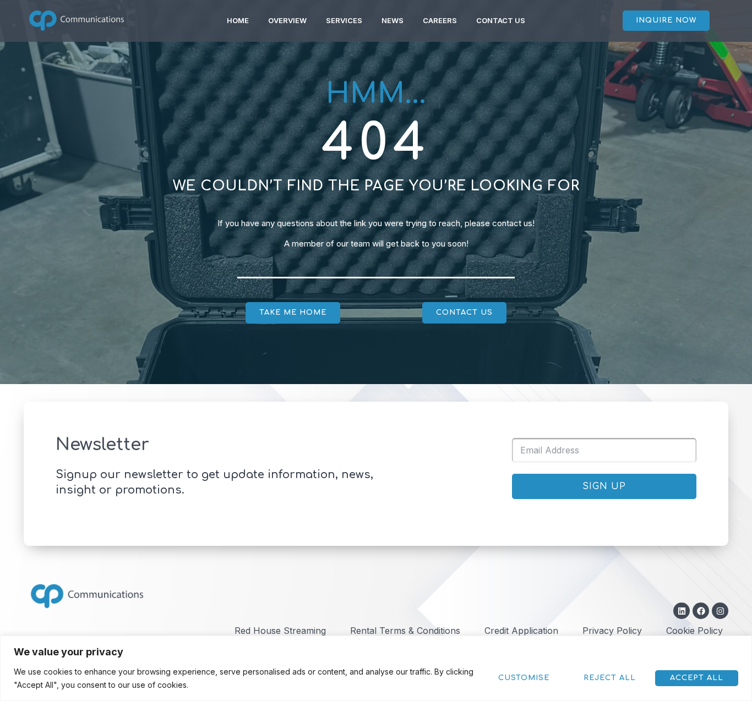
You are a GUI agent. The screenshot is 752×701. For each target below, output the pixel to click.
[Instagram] (720, 611)
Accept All (696, 678)
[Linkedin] (681, 611)
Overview (287, 20)
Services (344, 20)
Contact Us (500, 20)
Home (238, 20)
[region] (376, 668)
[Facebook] (701, 611)
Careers (440, 20)
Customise (523, 678)
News (393, 20)
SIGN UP (604, 486)
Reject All (610, 678)
